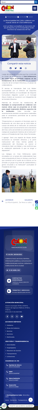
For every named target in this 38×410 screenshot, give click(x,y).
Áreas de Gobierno (13, 328)
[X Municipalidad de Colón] (17, 316)
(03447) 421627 (13, 380)
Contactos (13, 400)
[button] (34, 8)
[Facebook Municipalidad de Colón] (7, 316)
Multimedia (10, 337)
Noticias (9, 331)
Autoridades (11, 344)
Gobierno (10, 325)
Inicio (7, 400)
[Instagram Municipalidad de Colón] (12, 316)
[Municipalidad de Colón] (19, 242)
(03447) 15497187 (14, 373)
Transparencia (12, 353)
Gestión (31, 17)
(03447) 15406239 (14, 367)
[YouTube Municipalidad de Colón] (22, 316)
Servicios (10, 334)
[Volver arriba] (30, 400)
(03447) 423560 (14, 387)
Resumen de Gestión (14, 350)
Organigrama (11, 347)
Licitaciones (11, 356)
